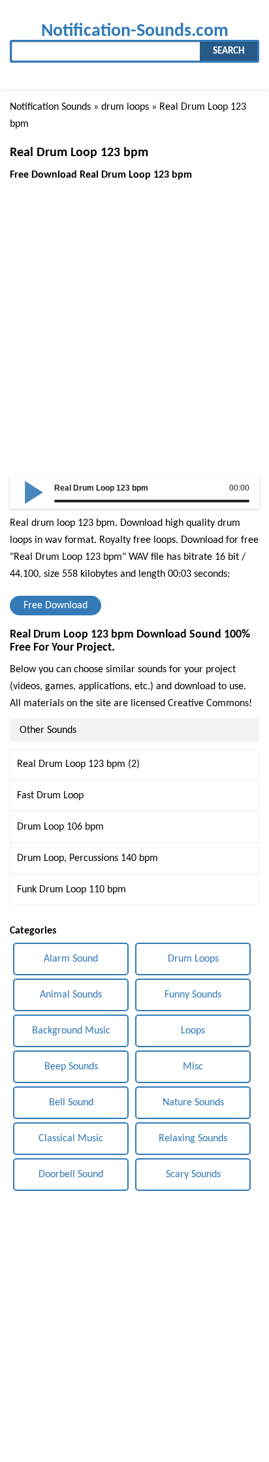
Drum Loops (193, 959)
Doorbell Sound (71, 1174)
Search (228, 51)
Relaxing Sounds (193, 1138)
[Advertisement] (134, 318)
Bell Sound (71, 1102)
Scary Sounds (193, 1174)
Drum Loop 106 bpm (60, 827)
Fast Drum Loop (50, 795)
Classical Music (71, 1138)
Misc (193, 1067)
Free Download (55, 605)
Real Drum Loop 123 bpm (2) (78, 764)
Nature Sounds (193, 1102)
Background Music (71, 1031)
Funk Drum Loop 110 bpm (71, 890)
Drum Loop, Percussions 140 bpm (87, 858)
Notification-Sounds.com (135, 31)
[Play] (34, 491)
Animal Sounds (71, 995)
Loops (193, 1031)
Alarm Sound (71, 959)
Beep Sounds (71, 1067)
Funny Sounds (193, 995)
